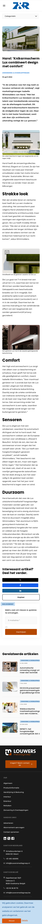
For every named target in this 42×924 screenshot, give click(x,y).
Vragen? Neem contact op (20, 764)
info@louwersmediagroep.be (18, 893)
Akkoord (11, 921)
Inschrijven (21, 632)
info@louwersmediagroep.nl (18, 863)
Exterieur (7, 801)
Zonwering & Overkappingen (15, 73)
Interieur (7, 797)
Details (25, 920)
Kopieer (21, 597)
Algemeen (8, 783)
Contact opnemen (11, 832)
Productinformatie (11, 788)
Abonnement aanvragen (14, 827)
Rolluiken (7, 806)
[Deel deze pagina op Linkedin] (20, 591)
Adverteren (8, 823)
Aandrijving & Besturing (14, 792)
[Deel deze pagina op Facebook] (20, 585)
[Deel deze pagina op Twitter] (20, 580)
